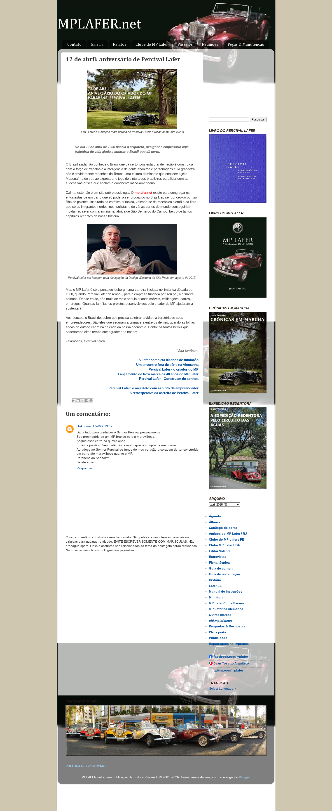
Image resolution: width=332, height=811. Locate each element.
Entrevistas (217, 556)
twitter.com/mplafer (228, 670)
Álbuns (214, 522)
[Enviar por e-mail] (74, 400)
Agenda (215, 516)
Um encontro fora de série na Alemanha (167, 364)
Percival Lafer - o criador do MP (174, 369)
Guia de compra (221, 568)
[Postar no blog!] (78, 400)
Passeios (185, 45)
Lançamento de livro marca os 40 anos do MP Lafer (158, 374)
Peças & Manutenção (246, 45)
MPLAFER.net (99, 24)
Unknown (84, 426)
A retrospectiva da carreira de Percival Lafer (164, 393)
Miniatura (216, 597)
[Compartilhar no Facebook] (86, 400)
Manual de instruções (225, 591)
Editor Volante (220, 551)
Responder (84, 468)
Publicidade (218, 638)
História (215, 580)
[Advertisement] (132, 597)
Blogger (244, 777)
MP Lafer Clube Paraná (226, 603)
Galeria (97, 45)
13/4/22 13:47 (102, 426)
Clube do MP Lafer (152, 45)
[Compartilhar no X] (82, 400)
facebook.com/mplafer (231, 656)
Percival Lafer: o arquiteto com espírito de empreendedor (153, 388)
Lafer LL (215, 586)
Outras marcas (220, 615)
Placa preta (217, 632)
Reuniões (210, 45)
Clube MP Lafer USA (224, 545)
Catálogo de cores (223, 528)
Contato (74, 45)
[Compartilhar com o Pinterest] (91, 400)
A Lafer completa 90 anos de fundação (168, 360)
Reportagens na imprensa (229, 643)
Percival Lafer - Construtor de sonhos (169, 379)
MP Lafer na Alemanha (226, 609)
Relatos (119, 45)
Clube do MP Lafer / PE (226, 539)
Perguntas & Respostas (227, 626)
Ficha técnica (219, 562)
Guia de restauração (224, 574)
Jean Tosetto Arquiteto (231, 663)
